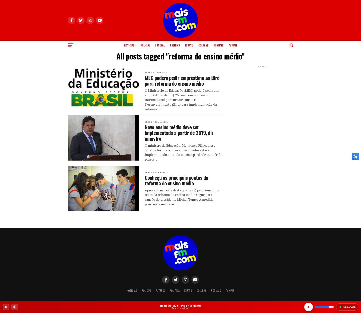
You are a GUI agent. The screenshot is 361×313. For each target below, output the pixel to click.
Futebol (160, 45)
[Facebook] (6, 307)
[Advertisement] (263, 91)
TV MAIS (232, 45)
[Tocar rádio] (308, 307)
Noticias (129, 45)
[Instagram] (14, 307)
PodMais (218, 45)
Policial (145, 45)
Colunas (203, 45)
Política (175, 45)
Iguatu (189, 45)
